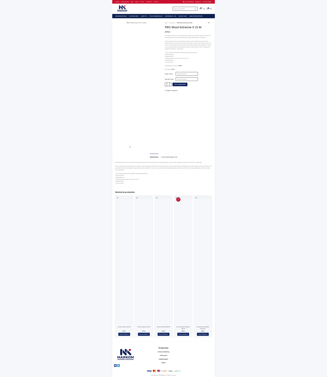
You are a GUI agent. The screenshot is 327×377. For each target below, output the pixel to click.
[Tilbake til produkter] (209, 23)
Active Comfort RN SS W (163, 326)
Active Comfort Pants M (124, 326)
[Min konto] (204, 8)
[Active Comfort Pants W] (143, 261)
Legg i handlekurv (180, 84)
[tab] (154, 156)
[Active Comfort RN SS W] (163, 261)
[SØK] (195, 9)
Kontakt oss (198, 1)
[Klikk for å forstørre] (130, 147)
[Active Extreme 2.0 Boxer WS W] (183, 261)
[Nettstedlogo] (122, 8)
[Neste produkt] (211, 23)
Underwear (172, 22)
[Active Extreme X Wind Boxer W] (202, 261)
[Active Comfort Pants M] (124, 261)
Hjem (166, 22)
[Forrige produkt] (207, 23)
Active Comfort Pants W (143, 326)
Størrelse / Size (169, 79)
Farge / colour (169, 74)
